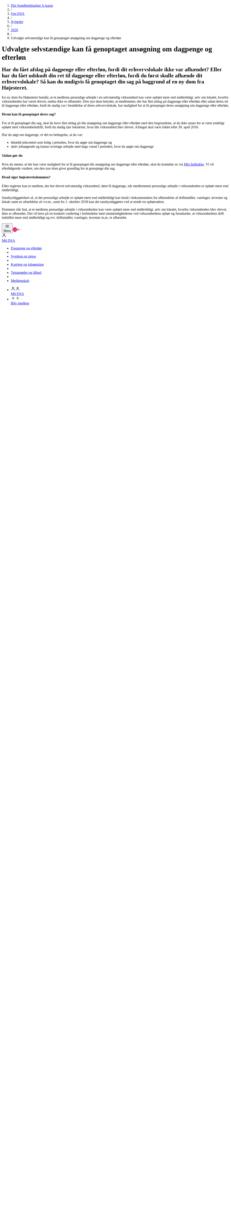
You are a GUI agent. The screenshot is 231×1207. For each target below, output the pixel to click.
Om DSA (18, 14)
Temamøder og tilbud (26, 272)
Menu (7, 231)
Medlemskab (20, 281)
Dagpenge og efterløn (26, 248)
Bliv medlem (20, 303)
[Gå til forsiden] (17, 231)
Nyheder (17, 22)
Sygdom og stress (23, 256)
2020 (14, 30)
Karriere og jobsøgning (27, 264)
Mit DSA (8, 240)
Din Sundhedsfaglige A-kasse (32, 5)
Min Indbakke (194, 164)
